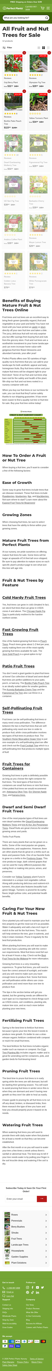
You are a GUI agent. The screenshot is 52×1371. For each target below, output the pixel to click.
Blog (28, 1320)
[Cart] (42, 8)
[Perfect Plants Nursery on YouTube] (37, 1287)
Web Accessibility (9, 1324)
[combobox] (26, 18)
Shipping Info (7, 1309)
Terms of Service (37, 1359)
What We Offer (32, 1312)
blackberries (43, 496)
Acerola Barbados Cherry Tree (22, 690)
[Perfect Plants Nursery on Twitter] (42, 1287)
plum (43, 327)
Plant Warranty (8, 1362)
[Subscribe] (42, 1199)
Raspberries (8, 496)
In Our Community (33, 1316)
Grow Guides (7, 1327)
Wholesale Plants (9, 1316)
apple (35, 327)
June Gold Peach (10, 654)
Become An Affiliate (34, 1324)
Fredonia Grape (34, 858)
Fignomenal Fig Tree (12, 693)
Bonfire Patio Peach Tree (37, 683)
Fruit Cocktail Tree (29, 745)
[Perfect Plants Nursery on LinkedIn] (37, 1292)
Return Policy (36, 1362)
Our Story (30, 1305)
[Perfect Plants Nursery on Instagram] (27, 1287)
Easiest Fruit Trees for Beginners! (18, 503)
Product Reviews (33, 1309)
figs (29, 496)
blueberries (21, 496)
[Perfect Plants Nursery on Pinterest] (27, 1292)
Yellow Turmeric (23, 877)
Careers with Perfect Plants (37, 1327)
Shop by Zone (8, 1320)
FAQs (4, 1312)
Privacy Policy (23, 1362)
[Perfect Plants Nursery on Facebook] (32, 1287)
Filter (9, 47)
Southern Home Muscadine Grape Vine (21, 739)
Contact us (6, 1305)
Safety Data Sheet (9, 1365)
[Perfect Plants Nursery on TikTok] (32, 1292)
